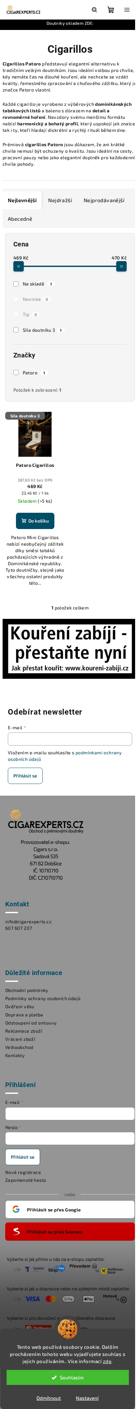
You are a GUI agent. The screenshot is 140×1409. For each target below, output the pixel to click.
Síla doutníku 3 (42, 330)
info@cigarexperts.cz (28, 921)
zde (107, 1361)
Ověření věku (20, 1006)
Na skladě (37, 283)
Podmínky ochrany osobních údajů (42, 998)
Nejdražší (60, 200)
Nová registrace (23, 1172)
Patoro (34, 372)
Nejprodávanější (104, 200)
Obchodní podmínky (27, 990)
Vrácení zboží (20, 1039)
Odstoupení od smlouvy (31, 1022)
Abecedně (20, 219)
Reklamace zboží (23, 1031)
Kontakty (15, 1055)
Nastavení (87, 1398)
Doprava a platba (24, 1014)
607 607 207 (18, 928)
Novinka (36, 299)
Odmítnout (48, 1398)
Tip (30, 314)
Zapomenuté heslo (25, 1180)
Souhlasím (72, 1377)
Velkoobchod (19, 1047)
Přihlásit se (25, 775)
